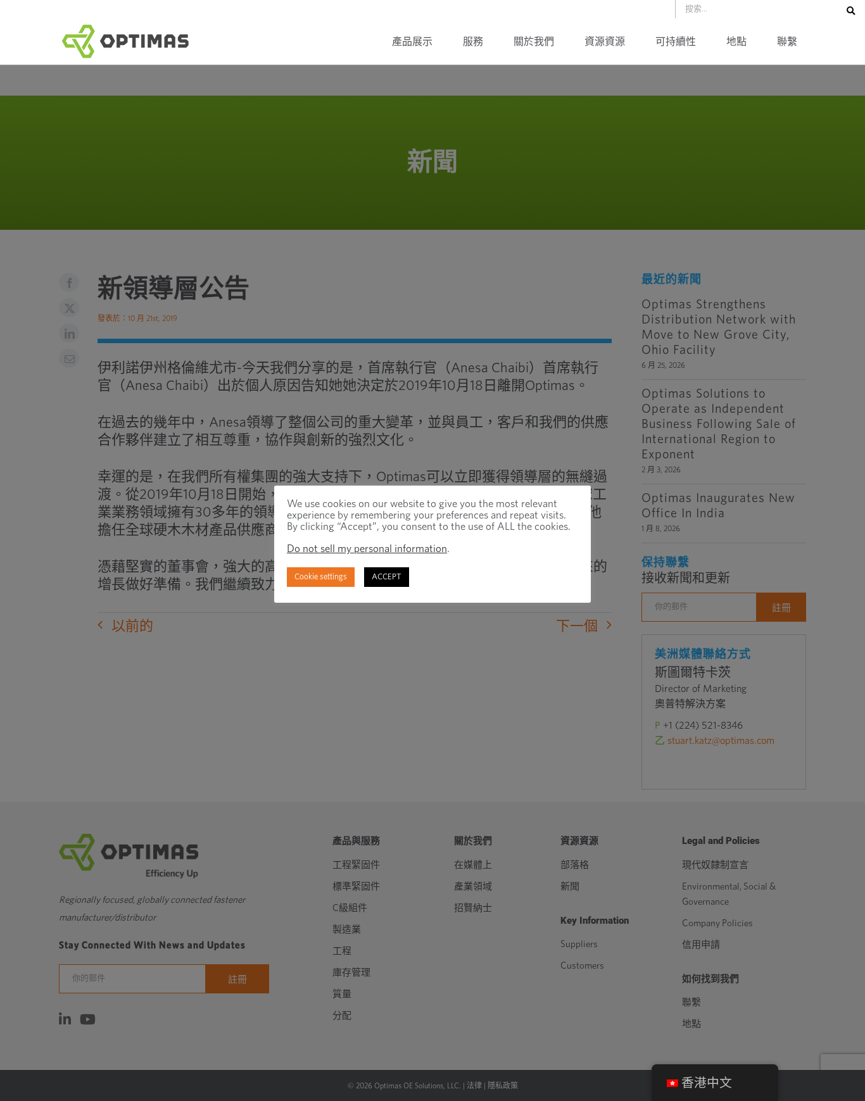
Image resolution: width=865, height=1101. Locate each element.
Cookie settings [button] (320, 577)
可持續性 (675, 42)
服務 (473, 42)
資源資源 (604, 42)
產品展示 (412, 42)
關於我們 (534, 42)
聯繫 (787, 42)
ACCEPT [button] (386, 577)
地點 (736, 42)
